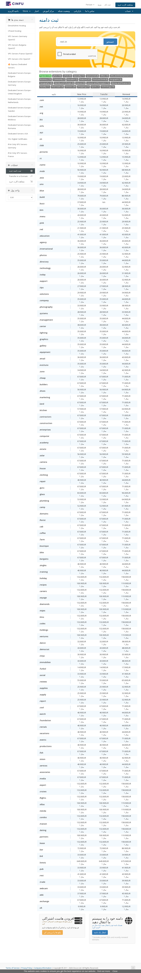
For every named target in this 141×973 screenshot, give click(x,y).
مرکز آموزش (48, 11)
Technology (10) (107, 87)
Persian (89, 4)
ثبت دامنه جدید (14, 171)
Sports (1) (95, 87)
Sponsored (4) (92, 76)
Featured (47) (85, 79)
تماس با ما (89, 11)
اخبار (37, 11)
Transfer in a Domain (18, 176)
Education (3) (72, 79)
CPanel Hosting (14, 31)
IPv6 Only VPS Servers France (17, 155)
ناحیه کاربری (13, 11)
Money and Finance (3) (121, 83)
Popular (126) (45, 76)
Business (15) (45, 79)
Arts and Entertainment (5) (121, 76)
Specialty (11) (79, 76)
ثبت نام (108, 4)
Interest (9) (80, 83)
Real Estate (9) (57, 87)
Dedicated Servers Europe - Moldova (20, 118)
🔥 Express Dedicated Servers (17, 66)
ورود (99, 4)
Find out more (103, 971)
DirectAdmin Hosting (17, 25)
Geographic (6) (115, 79)
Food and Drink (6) (100, 79)
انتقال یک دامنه (100, 932)
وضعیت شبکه (64, 11)
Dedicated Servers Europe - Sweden (20, 109)
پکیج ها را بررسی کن (52, 932)
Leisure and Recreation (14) (98, 83)
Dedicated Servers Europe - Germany (20, 83)
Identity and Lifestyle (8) (64, 83)
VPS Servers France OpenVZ (20, 53)
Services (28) (70, 87)
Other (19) (104, 76)
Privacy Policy (26, 968)
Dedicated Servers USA (18, 133)
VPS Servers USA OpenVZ (19, 59)
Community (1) (59, 79)
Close (114, 971)
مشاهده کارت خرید (125, 4)
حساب (128, 11)
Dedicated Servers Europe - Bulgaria (20, 75)
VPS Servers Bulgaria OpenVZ (17, 46)
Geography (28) (46, 83)
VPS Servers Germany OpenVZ (17, 38)
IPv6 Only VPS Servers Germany (17, 146)
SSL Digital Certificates (17, 139)
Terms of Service (13, 968)
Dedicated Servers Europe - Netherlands (20, 101)
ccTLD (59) (67, 76)
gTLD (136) (57, 76)
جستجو (110, 41)
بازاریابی (77, 11)
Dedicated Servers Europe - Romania (20, 126)
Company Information (42, 968)
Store (26, 11)
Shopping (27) (83, 87)
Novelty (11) (44, 87)
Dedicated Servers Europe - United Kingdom (20, 92)
